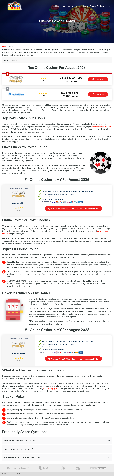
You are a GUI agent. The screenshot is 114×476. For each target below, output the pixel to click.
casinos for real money (101, 126)
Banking (66, 6)
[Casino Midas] (16, 82)
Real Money (105, 6)
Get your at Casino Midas (75, 208)
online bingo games (51, 388)
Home (57, 6)
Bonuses (76, 6)
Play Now (99, 79)
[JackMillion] (15, 97)
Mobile (85, 6)
